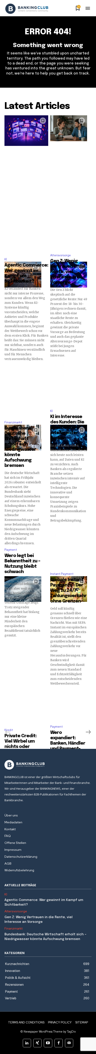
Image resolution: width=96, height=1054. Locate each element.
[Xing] (37, 1043)
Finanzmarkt (13, 422)
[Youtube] (48, 1043)
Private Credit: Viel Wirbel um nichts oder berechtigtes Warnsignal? (20, 747)
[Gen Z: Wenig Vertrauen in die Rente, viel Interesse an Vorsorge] (68, 128)
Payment (10, 550)
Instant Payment (61, 574)
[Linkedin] (27, 1043)
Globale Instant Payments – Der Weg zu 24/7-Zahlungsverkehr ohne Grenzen (68, 591)
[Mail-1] (69, 1043)
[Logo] (26, 8)
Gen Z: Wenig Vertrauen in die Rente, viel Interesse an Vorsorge (67, 272)
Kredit (8, 730)
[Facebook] (58, 1043)
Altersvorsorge (60, 255)
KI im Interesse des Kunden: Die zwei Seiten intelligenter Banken (67, 427)
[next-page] (88, 732)
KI (5, 259)
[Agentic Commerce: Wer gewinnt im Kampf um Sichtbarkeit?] (26, 130)
